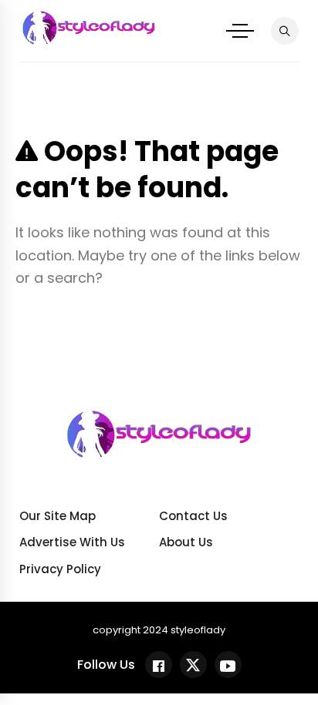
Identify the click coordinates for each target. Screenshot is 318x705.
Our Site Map (57, 516)
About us (186, 542)
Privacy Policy (60, 569)
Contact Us (193, 516)
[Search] (285, 31)
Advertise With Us (72, 542)
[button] (240, 30)
